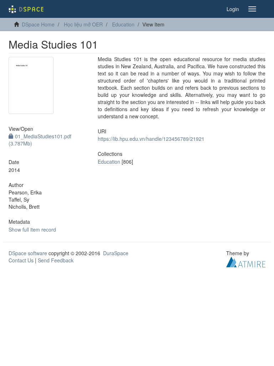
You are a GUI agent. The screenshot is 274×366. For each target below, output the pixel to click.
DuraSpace (115, 253)
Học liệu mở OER (83, 24)
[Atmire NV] (245, 260)
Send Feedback (55, 260)
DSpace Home (38, 24)
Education (123, 24)
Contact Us (21, 260)
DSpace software (28, 253)
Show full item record (32, 229)
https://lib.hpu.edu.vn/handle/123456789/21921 (151, 138)
